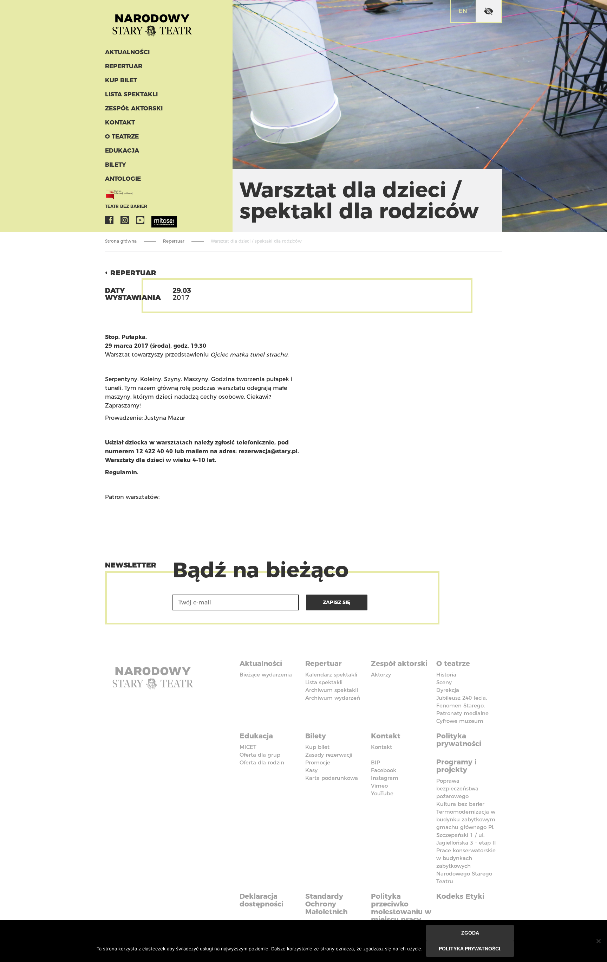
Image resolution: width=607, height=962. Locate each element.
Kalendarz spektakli (331, 674)
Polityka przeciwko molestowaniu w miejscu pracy (401, 907)
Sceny (444, 682)
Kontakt (120, 122)
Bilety (115, 164)
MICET (248, 747)
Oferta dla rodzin (262, 762)
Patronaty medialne (462, 713)
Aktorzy (381, 674)
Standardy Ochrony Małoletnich (326, 904)
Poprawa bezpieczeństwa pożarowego (457, 788)
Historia (446, 674)
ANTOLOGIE (123, 178)
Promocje (317, 762)
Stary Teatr (152, 22)
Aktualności (127, 52)
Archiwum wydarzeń (332, 697)
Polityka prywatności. (470, 948)
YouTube (140, 220)
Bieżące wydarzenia (266, 674)
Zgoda (470, 933)
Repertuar (123, 66)
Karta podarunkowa (331, 778)
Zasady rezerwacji (328, 754)
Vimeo (379, 785)
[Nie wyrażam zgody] (598, 940)
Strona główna (121, 241)
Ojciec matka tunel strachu (248, 354)
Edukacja (122, 150)
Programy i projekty (456, 766)
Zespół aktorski (134, 108)
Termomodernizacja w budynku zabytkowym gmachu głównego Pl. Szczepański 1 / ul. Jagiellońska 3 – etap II (466, 827)
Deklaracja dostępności (261, 900)
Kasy (311, 770)
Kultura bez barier (460, 804)
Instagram (124, 220)
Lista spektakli (131, 94)
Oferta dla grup (260, 754)
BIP (375, 762)
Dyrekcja (447, 690)
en (463, 11)
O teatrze (122, 136)
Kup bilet (121, 80)
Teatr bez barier (126, 206)
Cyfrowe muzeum (459, 721)
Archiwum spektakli (331, 690)
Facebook (109, 220)
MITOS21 (155, 220)
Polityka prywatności (458, 740)
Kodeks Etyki (460, 896)
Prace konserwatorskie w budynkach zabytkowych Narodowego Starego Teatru (466, 866)
